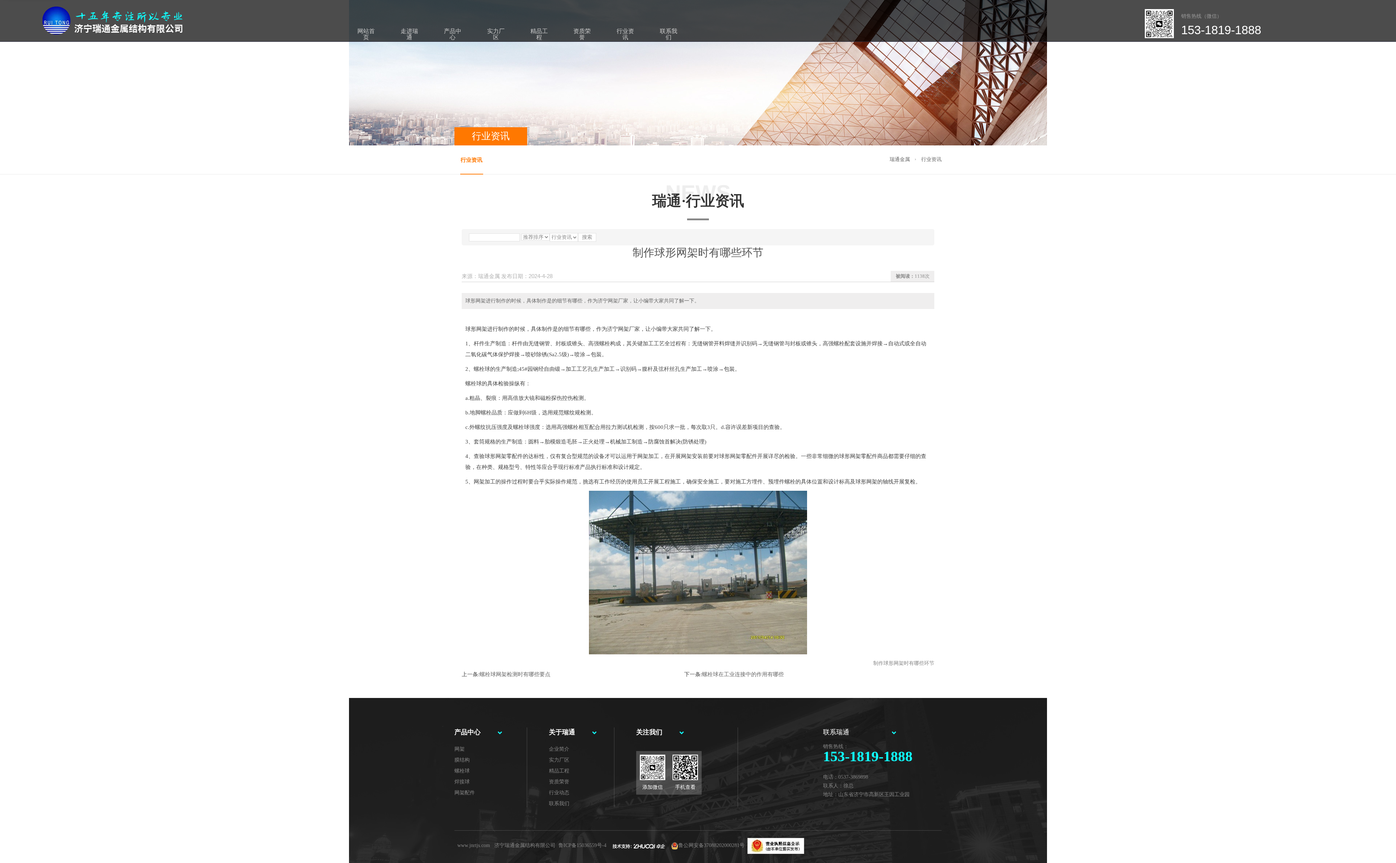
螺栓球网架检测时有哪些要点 (515, 674)
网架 (459, 749)
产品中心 (452, 34)
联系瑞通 (836, 732)
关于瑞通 (562, 732)
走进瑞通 (409, 34)
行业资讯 (625, 34)
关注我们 (649, 732)
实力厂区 (496, 34)
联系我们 (668, 34)
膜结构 (462, 760)
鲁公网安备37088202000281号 (711, 845)
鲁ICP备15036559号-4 (582, 845)
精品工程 (539, 34)
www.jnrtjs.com (473, 845)
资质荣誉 (582, 34)
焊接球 (462, 781)
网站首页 (366, 34)
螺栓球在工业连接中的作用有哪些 (743, 674)
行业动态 (559, 792)
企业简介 (559, 749)
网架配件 (464, 792)
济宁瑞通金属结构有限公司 (524, 845)
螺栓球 (462, 771)
